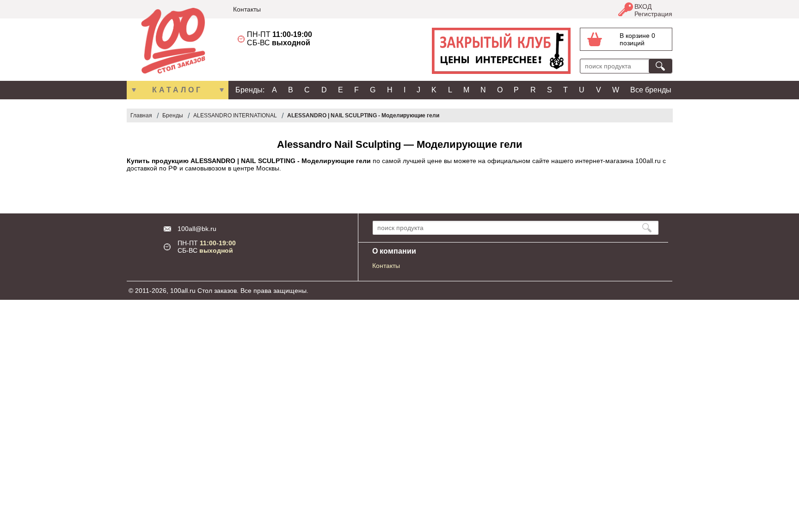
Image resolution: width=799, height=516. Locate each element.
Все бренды (650, 90)
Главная (141, 115)
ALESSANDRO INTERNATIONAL (235, 115)
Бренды (172, 115)
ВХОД (642, 6)
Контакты (247, 9)
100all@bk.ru (197, 228)
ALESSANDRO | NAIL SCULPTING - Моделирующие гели (363, 115)
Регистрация (653, 14)
